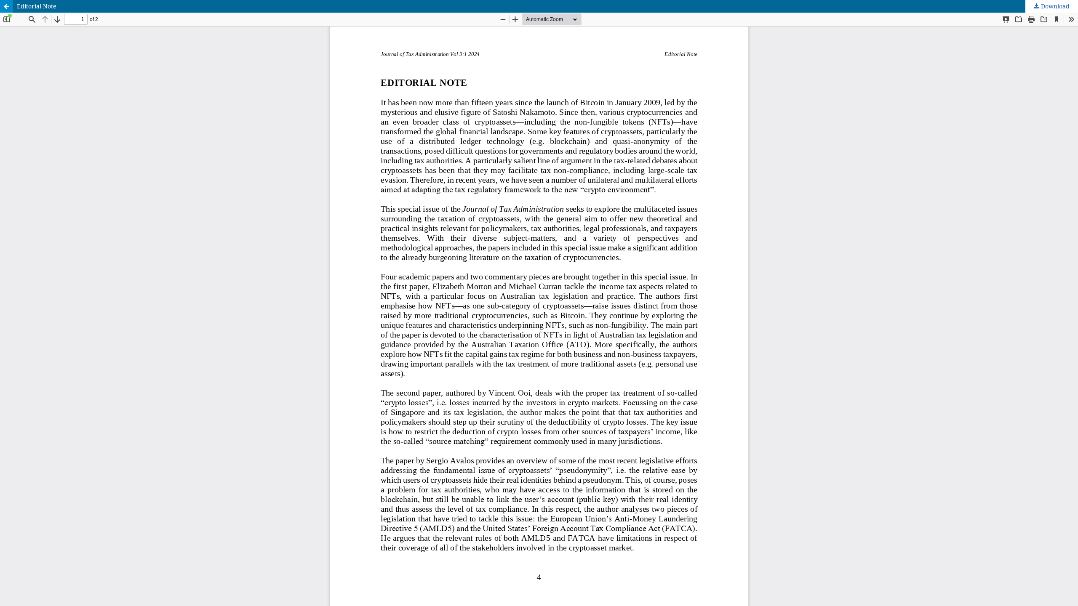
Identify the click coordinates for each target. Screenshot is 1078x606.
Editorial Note (36, 6)
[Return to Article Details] (6, 6)
